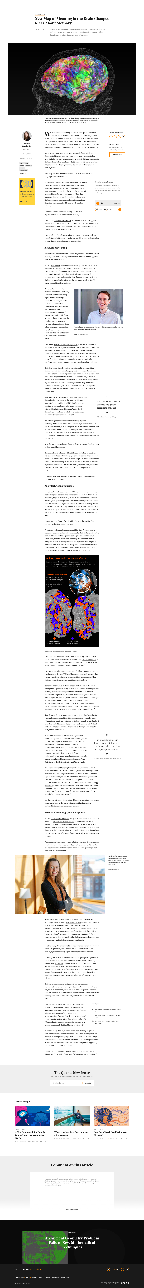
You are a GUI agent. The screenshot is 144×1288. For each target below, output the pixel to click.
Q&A (56, 1129)
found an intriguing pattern (63, 821)
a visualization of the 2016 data (66, 453)
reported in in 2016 (54, 383)
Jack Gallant (55, 265)
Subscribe (88, 1083)
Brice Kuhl (59, 963)
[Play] (97, 203)
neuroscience (40, 14)
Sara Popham (84, 530)
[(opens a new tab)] (27, 191)
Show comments (72, 1209)
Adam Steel (75, 677)
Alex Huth (64, 292)
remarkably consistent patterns (65, 344)
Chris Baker (49, 762)
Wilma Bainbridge (89, 659)
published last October (62, 220)
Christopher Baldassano (60, 818)
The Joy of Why (100, 1129)
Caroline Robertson (73, 922)
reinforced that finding (57, 925)
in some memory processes (64, 147)
